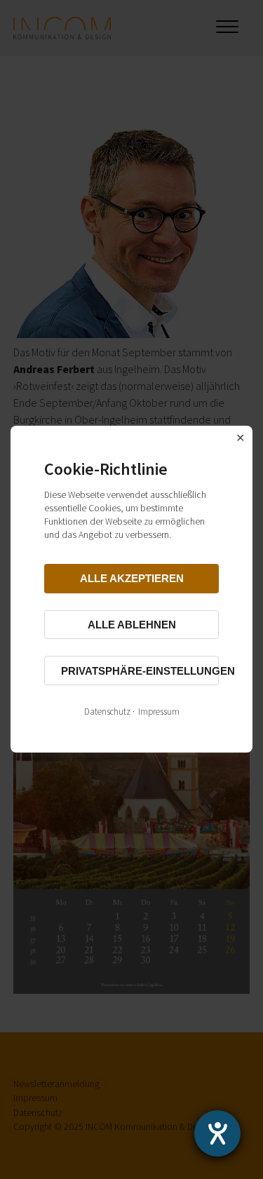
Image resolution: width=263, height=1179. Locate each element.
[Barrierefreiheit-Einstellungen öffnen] (217, 1133)
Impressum (159, 712)
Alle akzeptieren (132, 579)
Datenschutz (107, 712)
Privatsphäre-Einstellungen (140, 671)
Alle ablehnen (132, 625)
